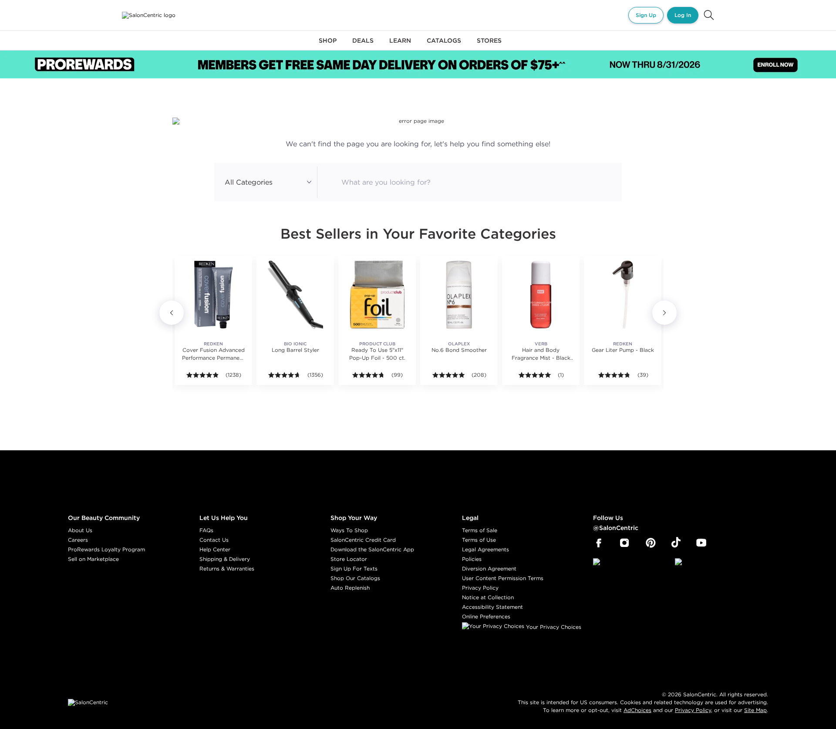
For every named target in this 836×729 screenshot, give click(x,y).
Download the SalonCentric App (372, 549)
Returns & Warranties (226, 568)
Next (664, 312)
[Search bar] (709, 15)
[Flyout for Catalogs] (444, 45)
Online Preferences (486, 616)
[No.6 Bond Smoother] (459, 294)
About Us (80, 530)
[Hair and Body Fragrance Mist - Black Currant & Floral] (541, 294)
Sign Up (646, 15)
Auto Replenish (350, 587)
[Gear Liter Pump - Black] (622, 294)
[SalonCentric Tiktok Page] (676, 543)
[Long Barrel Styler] (295, 294)
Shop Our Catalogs (355, 578)
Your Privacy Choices (552, 627)
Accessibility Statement (492, 607)
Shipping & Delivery (224, 559)
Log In (682, 15)
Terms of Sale (479, 530)
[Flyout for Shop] (328, 45)
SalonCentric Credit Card (363, 540)
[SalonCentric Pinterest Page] (650, 543)
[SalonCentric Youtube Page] (701, 543)
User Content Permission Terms (502, 578)
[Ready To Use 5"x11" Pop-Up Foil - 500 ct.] (377, 294)
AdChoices (637, 710)
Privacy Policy (480, 587)
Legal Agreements (485, 549)
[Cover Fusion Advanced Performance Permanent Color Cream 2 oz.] (213, 294)
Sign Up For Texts (354, 568)
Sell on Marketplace (93, 559)
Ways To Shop (349, 530)
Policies (472, 559)
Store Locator (348, 559)
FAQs (206, 530)
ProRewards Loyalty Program (106, 549)
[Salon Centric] (148, 15)
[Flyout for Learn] (400, 45)
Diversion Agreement (489, 568)
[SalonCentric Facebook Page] (598, 543)
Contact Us (214, 540)
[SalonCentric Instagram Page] (624, 543)
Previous (171, 312)
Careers (78, 540)
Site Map (755, 710)
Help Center (214, 549)
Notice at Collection (488, 597)
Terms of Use (479, 540)
